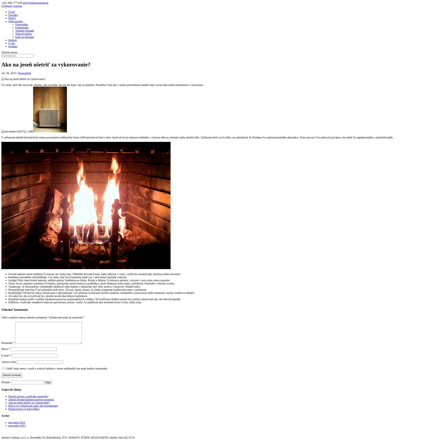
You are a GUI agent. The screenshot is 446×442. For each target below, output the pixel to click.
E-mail (6, 355)
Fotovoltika (21, 24)
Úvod (11, 11)
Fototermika (22, 27)
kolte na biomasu (24, 37)
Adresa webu (8, 361)
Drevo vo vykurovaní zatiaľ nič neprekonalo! (33, 405)
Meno (5, 349)
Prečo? (12, 18)
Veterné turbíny (23, 33)
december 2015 (16, 422)
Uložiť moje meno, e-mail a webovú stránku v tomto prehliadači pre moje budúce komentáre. (57, 368)
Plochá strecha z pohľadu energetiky (28, 396)
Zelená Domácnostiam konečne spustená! (31, 399)
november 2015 (17, 425)
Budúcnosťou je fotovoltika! (24, 408)
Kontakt (12, 46)
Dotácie (12, 40)
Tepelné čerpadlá (24, 30)
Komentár (7, 342)
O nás (11, 43)
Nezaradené (24, 73)
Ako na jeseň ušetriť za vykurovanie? (28, 402)
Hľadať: (5, 382)
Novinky (13, 15)
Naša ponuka (15, 21)
